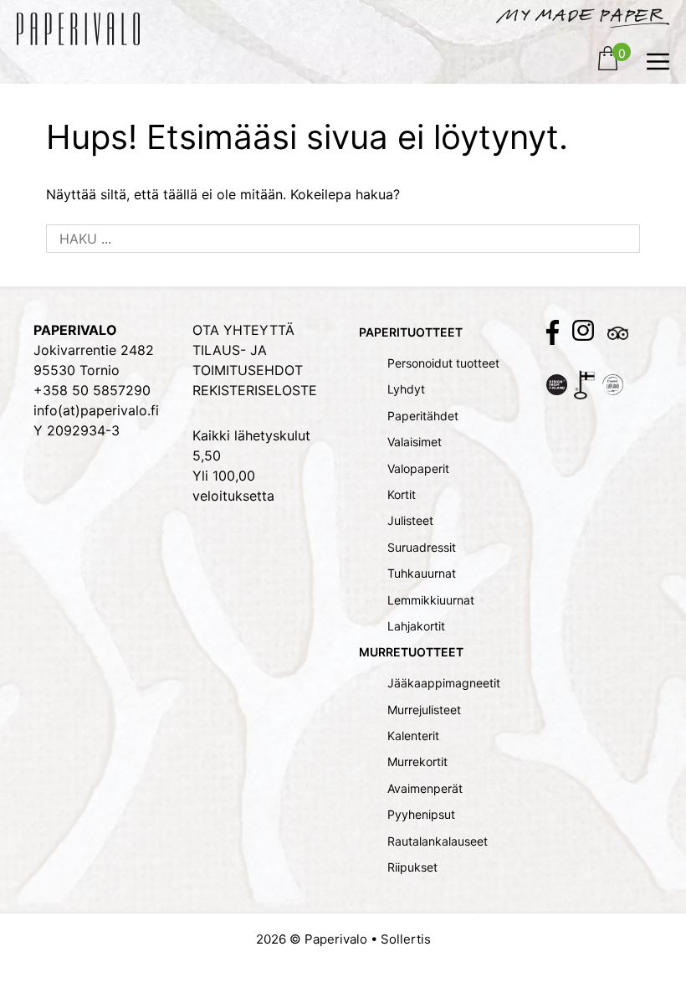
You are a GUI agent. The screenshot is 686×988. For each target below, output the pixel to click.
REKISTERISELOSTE (254, 390)
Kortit (401, 494)
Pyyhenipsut (421, 814)
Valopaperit (418, 468)
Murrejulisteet (424, 709)
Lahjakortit (416, 626)
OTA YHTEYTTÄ (243, 330)
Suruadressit (421, 547)
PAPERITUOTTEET (411, 332)
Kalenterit (413, 735)
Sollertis (406, 939)
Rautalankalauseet (437, 841)
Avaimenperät (425, 788)
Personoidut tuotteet (443, 363)
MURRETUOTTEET (411, 652)
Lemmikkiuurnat (430, 600)
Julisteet (410, 520)
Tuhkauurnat (421, 573)
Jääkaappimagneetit (443, 683)
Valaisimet (414, 442)
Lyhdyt (406, 389)
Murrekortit (417, 761)
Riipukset (412, 867)
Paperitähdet (422, 416)
